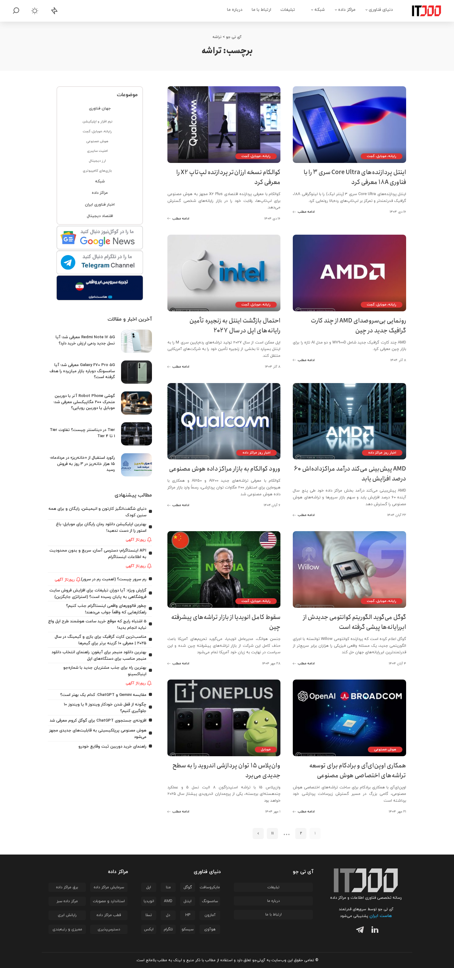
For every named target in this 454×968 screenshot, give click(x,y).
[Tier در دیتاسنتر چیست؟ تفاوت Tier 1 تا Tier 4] (136, 434)
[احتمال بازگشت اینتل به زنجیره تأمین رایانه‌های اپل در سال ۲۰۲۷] (224, 273)
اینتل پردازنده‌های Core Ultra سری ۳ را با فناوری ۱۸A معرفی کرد (355, 177)
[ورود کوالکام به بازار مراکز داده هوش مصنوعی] (224, 421)
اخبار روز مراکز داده (382, 452)
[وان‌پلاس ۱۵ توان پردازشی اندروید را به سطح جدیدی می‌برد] (224, 718)
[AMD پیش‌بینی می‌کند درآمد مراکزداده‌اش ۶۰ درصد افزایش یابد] (349, 421)
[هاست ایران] (100, 287)
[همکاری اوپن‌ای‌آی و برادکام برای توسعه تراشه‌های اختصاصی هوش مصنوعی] (349, 718)
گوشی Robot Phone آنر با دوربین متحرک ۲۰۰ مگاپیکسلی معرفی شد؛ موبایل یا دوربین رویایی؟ (84, 402)
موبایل (266, 749)
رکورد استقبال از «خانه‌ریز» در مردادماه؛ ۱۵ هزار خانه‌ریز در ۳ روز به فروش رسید (82, 464)
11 (272, 833)
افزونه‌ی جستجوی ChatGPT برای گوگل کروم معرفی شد (98, 720)
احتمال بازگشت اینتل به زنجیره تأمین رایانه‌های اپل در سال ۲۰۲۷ (234, 325)
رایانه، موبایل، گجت (381, 156)
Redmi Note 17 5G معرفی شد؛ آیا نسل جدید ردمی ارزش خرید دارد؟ (85, 340)
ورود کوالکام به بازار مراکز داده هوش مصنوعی (224, 469)
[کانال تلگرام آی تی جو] (100, 262)
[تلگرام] (358, 931)
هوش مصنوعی (385, 749)
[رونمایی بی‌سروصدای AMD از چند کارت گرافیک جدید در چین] (349, 273)
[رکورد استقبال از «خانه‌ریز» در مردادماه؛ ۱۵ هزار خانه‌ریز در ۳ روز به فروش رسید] (136, 464)
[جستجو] (16, 11)
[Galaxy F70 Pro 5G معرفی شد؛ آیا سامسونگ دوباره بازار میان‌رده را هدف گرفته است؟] (136, 372)
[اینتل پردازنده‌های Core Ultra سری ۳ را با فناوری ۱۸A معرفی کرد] (349, 124)
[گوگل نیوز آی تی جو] (100, 238)
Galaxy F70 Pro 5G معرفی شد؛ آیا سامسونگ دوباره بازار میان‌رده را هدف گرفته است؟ (82, 371)
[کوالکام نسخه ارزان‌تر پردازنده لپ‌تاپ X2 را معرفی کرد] (224, 124)
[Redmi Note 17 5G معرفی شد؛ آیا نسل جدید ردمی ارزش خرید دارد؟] (136, 341)
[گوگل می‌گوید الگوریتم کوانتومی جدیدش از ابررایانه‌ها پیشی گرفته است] (349, 569)
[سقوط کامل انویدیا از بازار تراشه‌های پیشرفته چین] (224, 569)
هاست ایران (380, 916)
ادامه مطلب (306, 211)
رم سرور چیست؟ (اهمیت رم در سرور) (113, 579)
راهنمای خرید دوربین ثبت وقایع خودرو (112, 746)
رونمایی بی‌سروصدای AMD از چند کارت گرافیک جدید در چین (358, 325)
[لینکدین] (373, 931)
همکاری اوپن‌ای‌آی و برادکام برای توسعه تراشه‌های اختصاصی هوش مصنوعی (357, 770)
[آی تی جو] (422, 11)
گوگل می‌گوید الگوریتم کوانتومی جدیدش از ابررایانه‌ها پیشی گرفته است (354, 622)
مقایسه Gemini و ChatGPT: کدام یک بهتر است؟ (103, 695)
